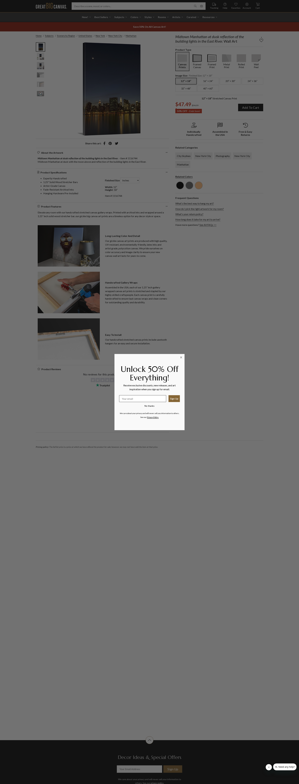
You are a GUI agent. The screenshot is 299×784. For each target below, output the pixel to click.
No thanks (149, 406)
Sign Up (174, 398)
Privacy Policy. (153, 417)
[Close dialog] (181, 357)
